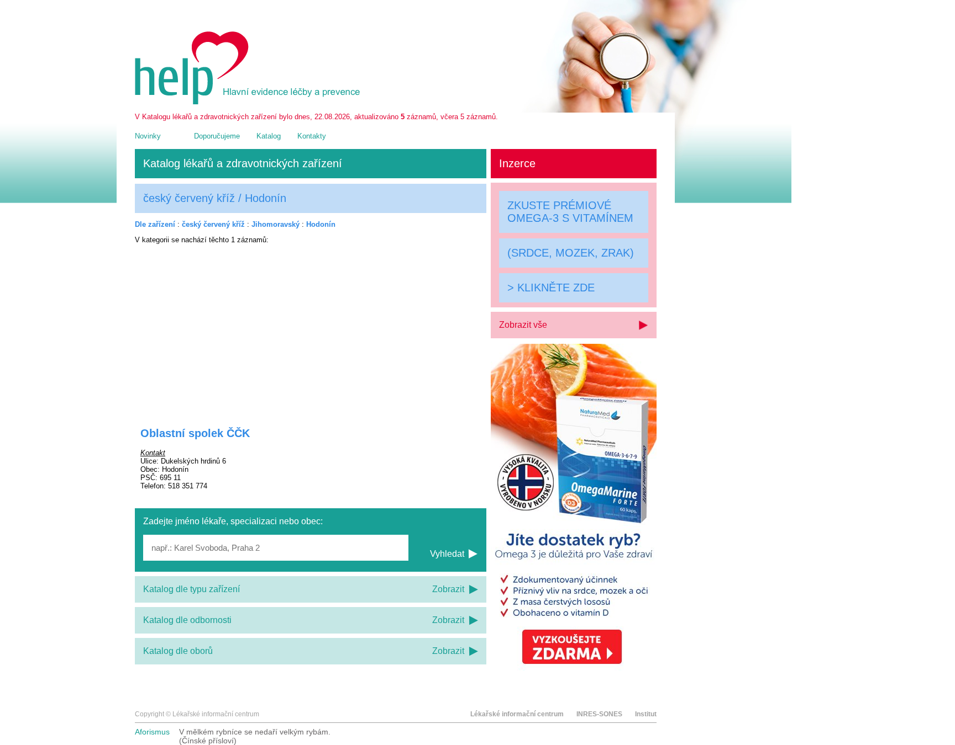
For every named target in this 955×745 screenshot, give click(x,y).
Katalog (268, 136)
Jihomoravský (275, 224)
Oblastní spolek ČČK (195, 433)
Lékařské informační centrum (517, 714)
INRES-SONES (599, 714)
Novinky (148, 136)
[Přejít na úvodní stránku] (249, 102)
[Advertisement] (310, 328)
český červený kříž (213, 224)
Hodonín (320, 224)
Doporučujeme (217, 136)
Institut (646, 714)
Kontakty (311, 136)
